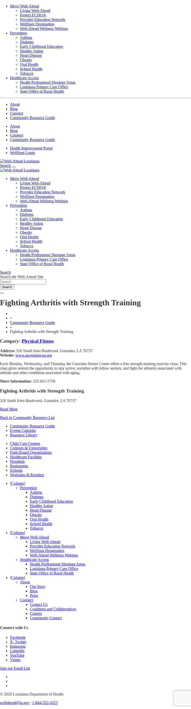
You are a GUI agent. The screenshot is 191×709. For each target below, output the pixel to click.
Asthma (26, 37)
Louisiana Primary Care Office (44, 87)
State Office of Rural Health (42, 91)
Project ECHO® (33, 15)
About (15, 104)
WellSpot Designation (37, 24)
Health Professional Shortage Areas (47, 82)
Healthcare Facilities (26, 457)
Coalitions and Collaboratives (53, 609)
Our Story (38, 586)
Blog (14, 109)
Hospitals (17, 461)
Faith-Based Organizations (31, 452)
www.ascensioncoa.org (33, 355)
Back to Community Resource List (27, 417)
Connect (16, 113)
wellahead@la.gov (14, 703)
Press (34, 595)
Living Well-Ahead (35, 10)
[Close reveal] (2, 293)
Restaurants (19, 466)
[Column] (17, 483)
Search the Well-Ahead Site (21, 277)
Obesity (26, 60)
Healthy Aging (31, 51)
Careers (36, 613)
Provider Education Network (42, 19)
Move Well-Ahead (24, 6)
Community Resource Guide (32, 118)
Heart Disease (31, 55)
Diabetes (27, 42)
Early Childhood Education (41, 46)
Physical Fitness (38, 341)
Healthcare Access (24, 78)
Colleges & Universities (28, 448)
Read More (9, 409)
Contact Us (39, 604)
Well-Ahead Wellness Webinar (44, 28)
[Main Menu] (14, 167)
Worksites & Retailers (27, 475)
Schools (16, 470)
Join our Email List (15, 668)
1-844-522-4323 (45, 703)
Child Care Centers (25, 443)
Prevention (18, 33)
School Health (31, 69)
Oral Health (29, 64)
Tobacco (26, 73)
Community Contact (46, 618)
